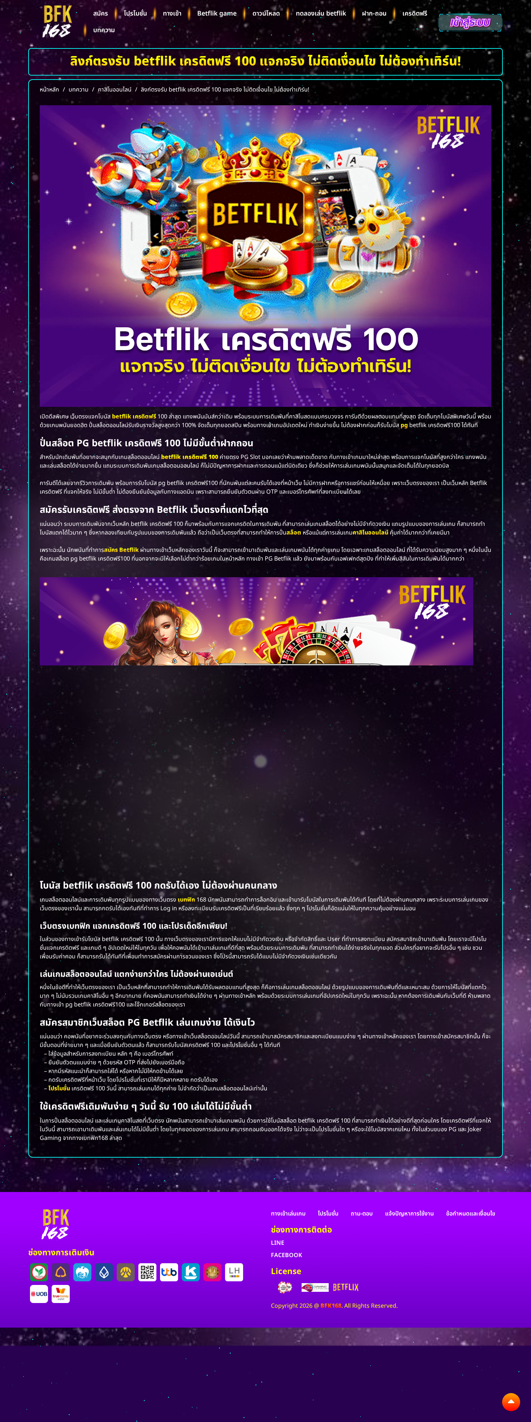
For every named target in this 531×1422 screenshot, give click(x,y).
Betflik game (217, 13)
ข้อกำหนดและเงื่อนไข (470, 1213)
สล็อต (293, 532)
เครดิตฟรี (414, 13)
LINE (277, 1243)
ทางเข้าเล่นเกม (288, 1213)
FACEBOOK (286, 1255)
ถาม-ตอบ (362, 1213)
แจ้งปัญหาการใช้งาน (409, 1213)
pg (404, 425)
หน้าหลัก (49, 89)
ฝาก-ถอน (374, 13)
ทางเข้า (172, 13)
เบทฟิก (186, 899)
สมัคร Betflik (121, 550)
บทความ (104, 30)
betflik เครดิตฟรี (134, 416)
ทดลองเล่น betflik (321, 13)
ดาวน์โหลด (266, 13)
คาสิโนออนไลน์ (370, 532)
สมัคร (100, 13)
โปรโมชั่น (135, 13)
